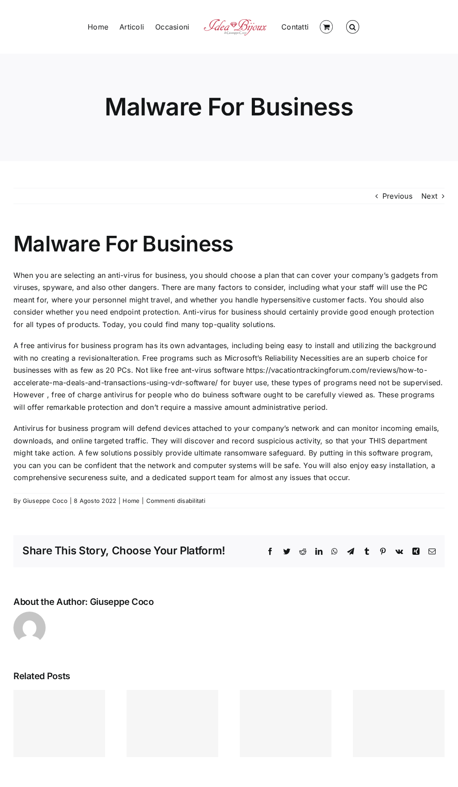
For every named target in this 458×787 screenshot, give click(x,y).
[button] (352, 27)
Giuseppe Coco (45, 500)
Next (429, 195)
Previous (397, 195)
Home (131, 500)
